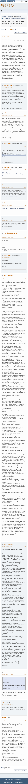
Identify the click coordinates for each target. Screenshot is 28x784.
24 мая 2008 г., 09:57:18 (7, 87)
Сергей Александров (10, 233)
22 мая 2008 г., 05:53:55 (7, 39)
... (14, 29)
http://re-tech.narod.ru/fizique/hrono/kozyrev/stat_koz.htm (13, 174)
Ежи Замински (8, 218)
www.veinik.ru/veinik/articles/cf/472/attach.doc (13, 208)
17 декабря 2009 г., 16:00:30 (7, 257)
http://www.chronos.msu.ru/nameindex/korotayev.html (14, 155)
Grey (19, 16)
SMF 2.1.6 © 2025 (10, 780)
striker (6, 113)
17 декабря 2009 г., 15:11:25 (7, 237)
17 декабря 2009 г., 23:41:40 (7, 674)
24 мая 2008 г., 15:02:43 (7, 115)
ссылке (6, 127)
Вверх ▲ (21, 779)
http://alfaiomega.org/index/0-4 (10, 196)
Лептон (6, 203)
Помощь (7, 779)
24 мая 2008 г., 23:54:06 (7, 146)
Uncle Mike (7, 143)
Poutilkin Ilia (8, 85)
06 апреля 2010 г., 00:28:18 (7, 720)
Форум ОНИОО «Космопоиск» (7, 5)
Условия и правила (14, 779)
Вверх (2, 767)
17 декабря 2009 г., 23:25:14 (7, 546)
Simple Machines (17, 780)
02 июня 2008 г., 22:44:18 (7, 169)
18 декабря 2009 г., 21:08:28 (7, 704)
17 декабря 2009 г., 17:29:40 (7, 278)
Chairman (7, 167)
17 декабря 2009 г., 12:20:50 (7, 220)
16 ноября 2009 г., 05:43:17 (7, 205)
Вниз (2, 29)
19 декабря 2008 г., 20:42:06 (7, 187)
